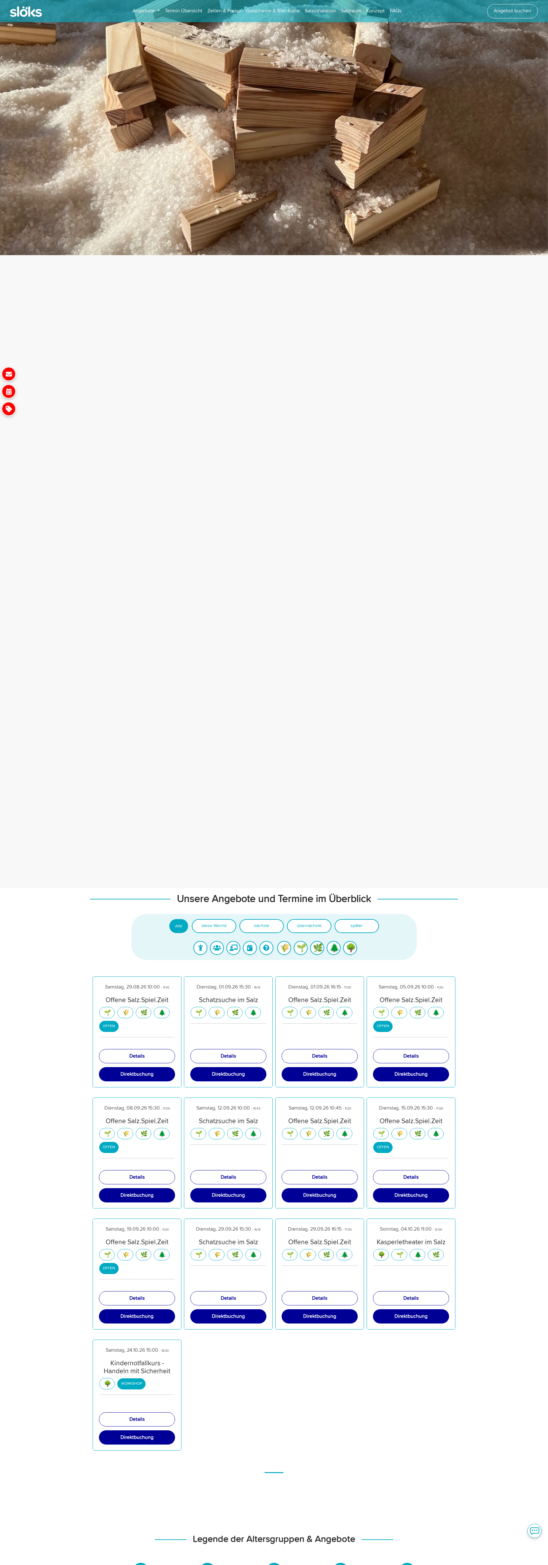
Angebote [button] (144, 10)
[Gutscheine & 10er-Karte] (9, 409)
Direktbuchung (137, 1074)
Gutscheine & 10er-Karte (273, 10)
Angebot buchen (512, 10)
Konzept (375, 10)
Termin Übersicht (183, 10)
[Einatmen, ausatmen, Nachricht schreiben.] (9, 374)
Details (137, 1056)
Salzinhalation (320, 10)
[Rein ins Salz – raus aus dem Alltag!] (9, 391)
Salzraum (351, 10)
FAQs (395, 10)
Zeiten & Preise (224, 10)
